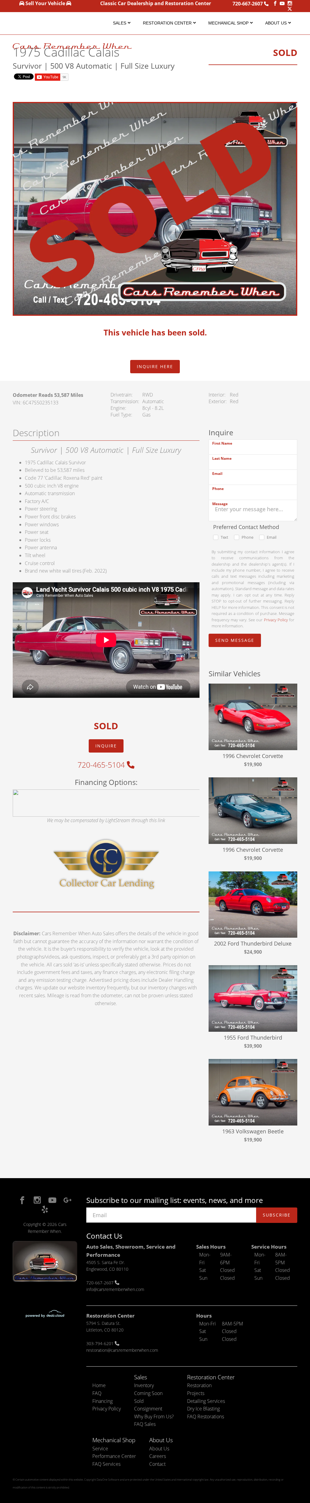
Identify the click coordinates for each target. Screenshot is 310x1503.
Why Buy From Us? (154, 1416)
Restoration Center (167, 23)
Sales (119, 23)
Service (100, 1448)
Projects (195, 1393)
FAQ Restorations (205, 1416)
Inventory (144, 1385)
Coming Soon (148, 1393)
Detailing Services (206, 1401)
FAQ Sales (145, 1424)
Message (220, 503)
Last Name (222, 458)
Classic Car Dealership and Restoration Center (155, 3)
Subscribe (277, 1215)
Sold (139, 1401)
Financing (102, 1401)
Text (224, 537)
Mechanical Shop (228, 23)
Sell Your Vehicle (45, 3)
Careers (157, 1456)
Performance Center (114, 1456)
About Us (276, 23)
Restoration (199, 1385)
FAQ (96, 1393)
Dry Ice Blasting (203, 1408)
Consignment (148, 1408)
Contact (157, 1464)
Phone (218, 488)
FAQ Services (106, 1464)
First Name (222, 443)
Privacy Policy (276, 619)
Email (217, 473)
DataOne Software (108, 1480)
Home (99, 1385)
